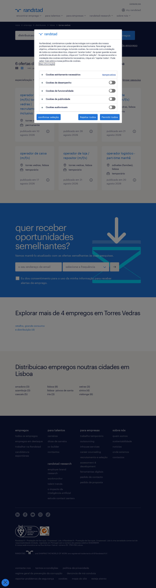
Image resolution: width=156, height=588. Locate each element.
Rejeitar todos (88, 117)
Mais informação (47, 64)
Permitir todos (110, 117)
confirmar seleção (48, 117)
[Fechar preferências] (5, 582)
